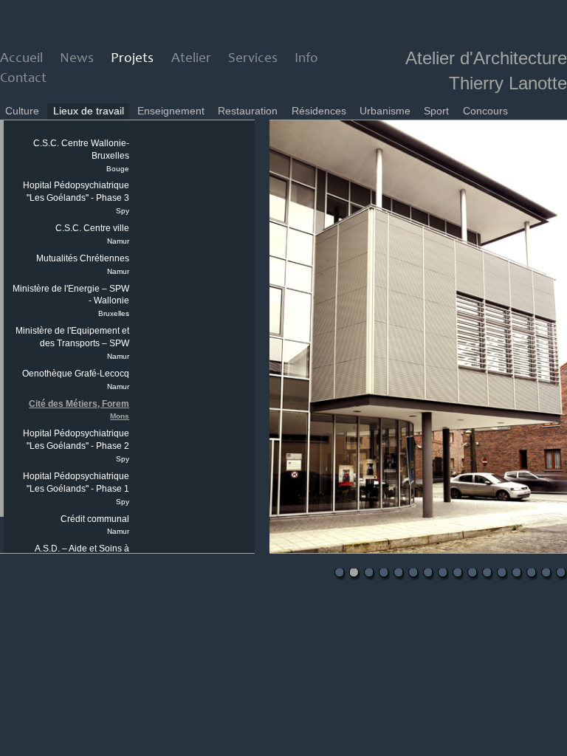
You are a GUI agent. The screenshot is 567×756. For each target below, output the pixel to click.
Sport (436, 111)
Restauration (248, 111)
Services (253, 59)
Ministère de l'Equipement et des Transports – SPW (72, 343)
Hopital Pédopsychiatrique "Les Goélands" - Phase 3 (76, 197)
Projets (132, 59)
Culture (22, 111)
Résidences (319, 111)
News (77, 59)
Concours (485, 111)
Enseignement (171, 111)
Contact (23, 79)
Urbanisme (385, 111)
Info (306, 59)
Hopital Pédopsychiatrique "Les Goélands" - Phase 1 (76, 488)
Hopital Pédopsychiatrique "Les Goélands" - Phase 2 (76, 445)
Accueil (21, 59)
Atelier (191, 59)
